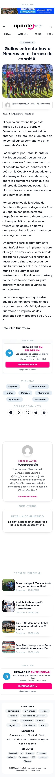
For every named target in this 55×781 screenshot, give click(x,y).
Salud (40, 720)
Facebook (13, 753)
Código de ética (27, 743)
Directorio (33, 735)
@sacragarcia (19, 103)
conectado (40, 521)
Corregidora (13, 711)
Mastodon (43, 757)
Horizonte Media (34, 770)
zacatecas (40, 399)
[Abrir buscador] (50, 26)
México (44, 711)
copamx (12, 386)
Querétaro (14, 399)
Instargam (41, 753)
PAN (14, 720)
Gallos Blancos (39, 386)
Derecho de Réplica (38, 739)
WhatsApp (23, 757)
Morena (13, 715)
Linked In (12, 757)
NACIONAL (22, 34)
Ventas (42, 735)
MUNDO (37, 34)
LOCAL (7, 34)
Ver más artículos (27, 496)
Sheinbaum (29, 725)
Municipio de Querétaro (34, 715)
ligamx (9, 393)
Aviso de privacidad (16, 739)
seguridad (13, 725)
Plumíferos (43, 393)
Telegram (29, 753)
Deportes (27, 42)
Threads (27, 761)
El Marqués (30, 711)
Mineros (25, 393)
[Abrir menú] (4, 26)
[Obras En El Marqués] (27, 12)
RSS (33, 757)
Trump (43, 725)
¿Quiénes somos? (18, 735)
